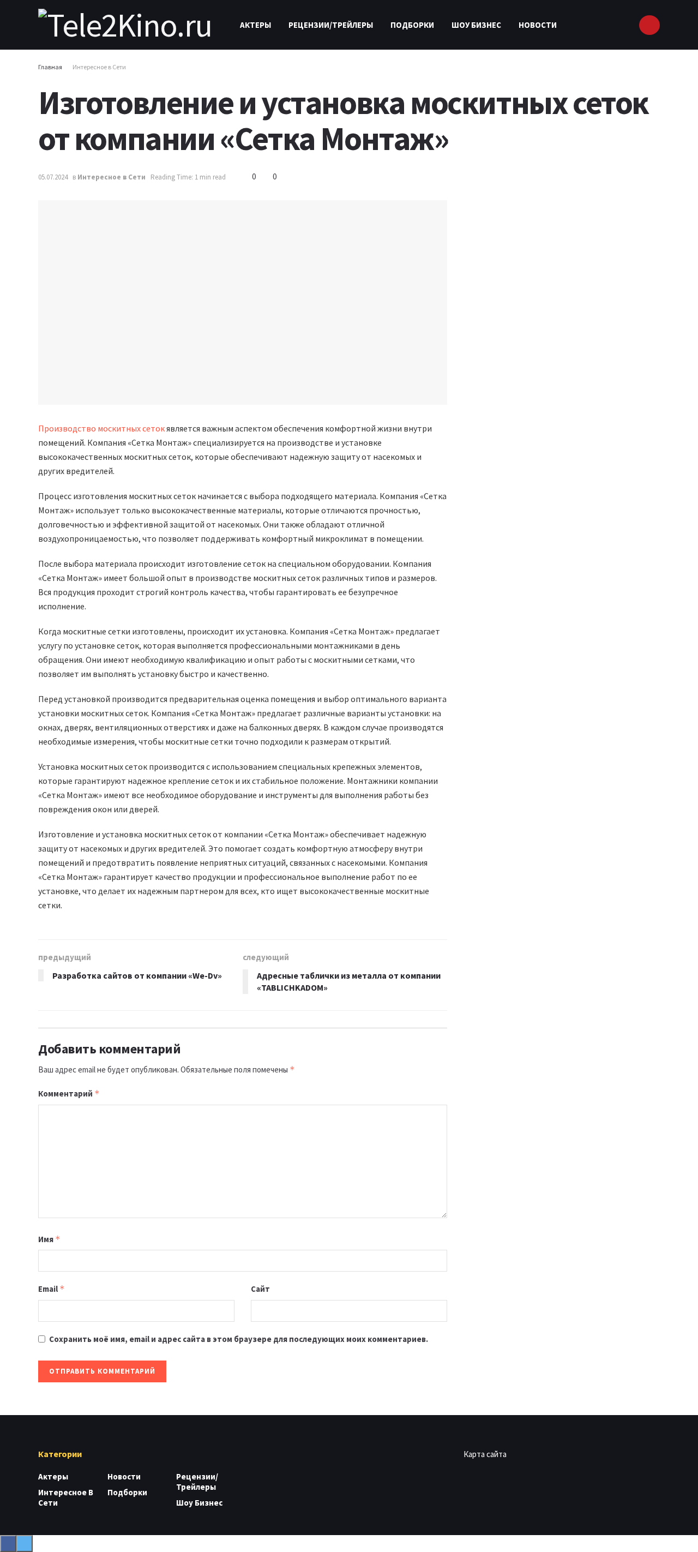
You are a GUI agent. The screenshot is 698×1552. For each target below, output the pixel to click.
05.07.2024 (53, 177)
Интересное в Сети (99, 67)
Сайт (260, 1289)
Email (51, 1289)
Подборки (412, 25)
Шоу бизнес (476, 25)
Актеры (255, 25)
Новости (538, 25)
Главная (50, 67)
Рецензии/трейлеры (330, 25)
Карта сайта (485, 1454)
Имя (49, 1239)
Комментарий (69, 1093)
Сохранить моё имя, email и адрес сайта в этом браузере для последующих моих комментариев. (238, 1339)
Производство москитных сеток (101, 428)
